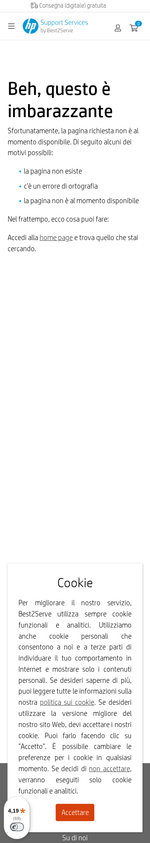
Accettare (75, 812)
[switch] (17, 827)
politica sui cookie (67, 702)
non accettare (109, 768)
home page (56, 237)
